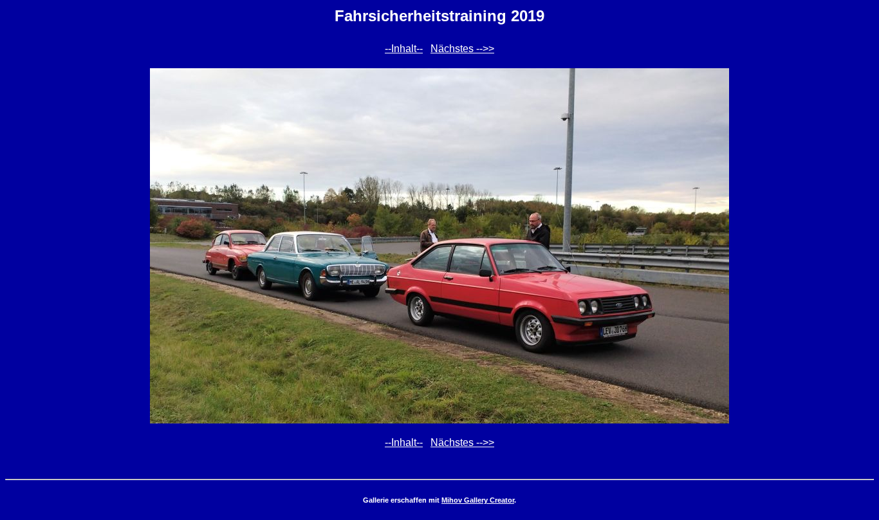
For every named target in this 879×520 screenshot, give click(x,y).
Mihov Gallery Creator (477, 500)
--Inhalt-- (404, 48)
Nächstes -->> (462, 48)
